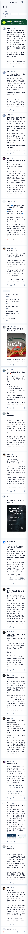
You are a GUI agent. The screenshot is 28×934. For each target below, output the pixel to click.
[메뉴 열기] (2, 2)
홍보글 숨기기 (14, 14)
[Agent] (24, 932)
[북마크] (25, 66)
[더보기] (25, 28)
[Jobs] (10, 932)
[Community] (3, 932)
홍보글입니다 (9, 203)
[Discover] (17, 932)
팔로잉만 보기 (23, 14)
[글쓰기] (22, 2)
